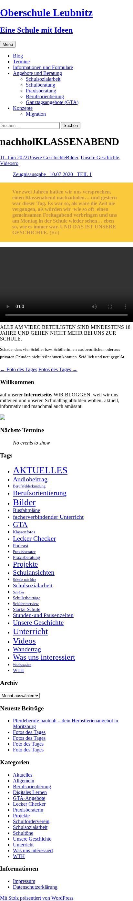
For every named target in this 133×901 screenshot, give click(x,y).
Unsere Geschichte (46, 157)
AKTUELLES (40, 470)
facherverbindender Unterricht (48, 517)
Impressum (24, 881)
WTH (18, 670)
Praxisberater (24, 551)
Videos (7, 163)
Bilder (72, 157)
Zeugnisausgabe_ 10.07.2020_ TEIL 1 (52, 174)
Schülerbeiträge (26, 597)
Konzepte (23, 108)
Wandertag (27, 649)
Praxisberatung (41, 90)
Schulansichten (34, 572)
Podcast (20, 545)
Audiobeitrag (30, 479)
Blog (18, 55)
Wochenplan (22, 665)
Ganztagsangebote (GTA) (52, 102)
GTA (20, 524)
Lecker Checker (34, 538)
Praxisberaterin (28, 809)
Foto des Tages (18, 369)
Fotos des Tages (57, 369)
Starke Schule (26, 609)
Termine (21, 61)
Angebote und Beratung (37, 73)
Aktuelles (22, 775)
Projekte (25, 564)
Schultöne (23, 833)
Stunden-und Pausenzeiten (43, 615)
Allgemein (23, 780)
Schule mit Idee (24, 579)
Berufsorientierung (45, 96)
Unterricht (30, 631)
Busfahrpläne (26, 510)
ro (16, 163)
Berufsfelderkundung (29, 486)
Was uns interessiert (44, 657)
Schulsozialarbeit (43, 79)
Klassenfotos (24, 531)
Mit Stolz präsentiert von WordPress (36, 898)
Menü (8, 44)
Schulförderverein (31, 821)
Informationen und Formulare (43, 67)
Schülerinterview (26, 604)
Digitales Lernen (30, 792)
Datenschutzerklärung (35, 887)
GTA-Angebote (29, 798)
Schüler (18, 592)
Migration (36, 114)
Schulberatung (40, 85)
